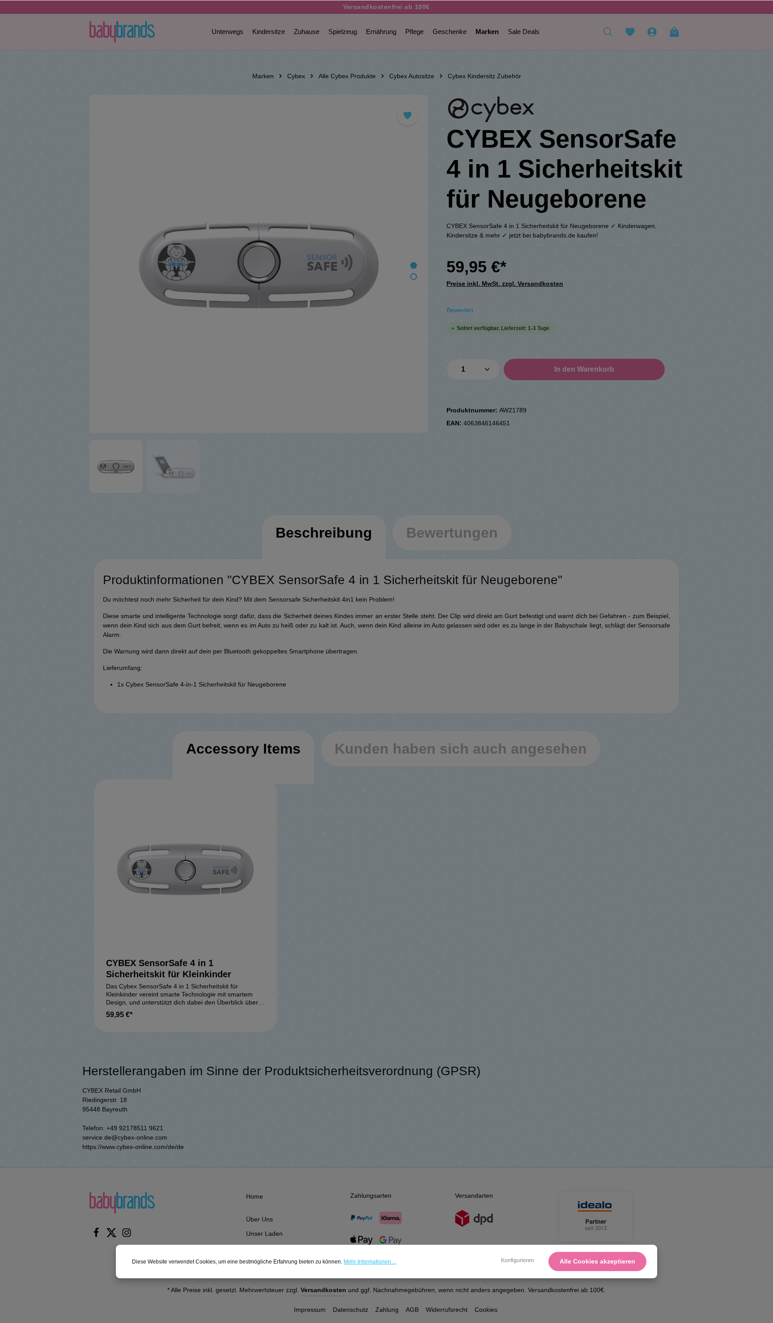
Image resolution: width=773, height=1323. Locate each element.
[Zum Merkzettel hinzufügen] (407, 116)
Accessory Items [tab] (243, 749)
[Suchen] (608, 32)
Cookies (486, 1309)
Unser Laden (264, 1233)
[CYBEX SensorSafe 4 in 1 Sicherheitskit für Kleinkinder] (185, 871)
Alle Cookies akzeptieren (597, 1261)
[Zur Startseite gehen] (122, 31)
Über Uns (259, 1219)
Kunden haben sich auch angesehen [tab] (461, 749)
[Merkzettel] (630, 32)
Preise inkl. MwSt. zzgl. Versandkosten (504, 283)
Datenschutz (350, 1309)
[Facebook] (97, 1235)
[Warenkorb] (674, 32)
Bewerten (459, 310)
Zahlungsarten (370, 1195)
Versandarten (474, 1195)
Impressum (310, 1309)
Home (254, 1196)
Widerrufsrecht (446, 1309)
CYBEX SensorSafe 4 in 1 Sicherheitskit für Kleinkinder (168, 968)
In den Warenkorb (584, 369)
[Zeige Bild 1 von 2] (413, 265)
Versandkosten (323, 1289)
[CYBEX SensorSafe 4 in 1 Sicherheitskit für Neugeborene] (258, 264)
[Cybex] (491, 109)
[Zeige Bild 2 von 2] (413, 276)
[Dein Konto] (652, 32)
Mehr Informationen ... (370, 1262)
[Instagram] (127, 1235)
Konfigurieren (517, 1260)
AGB (412, 1309)
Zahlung (387, 1309)
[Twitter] (112, 1235)
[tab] (324, 541)
